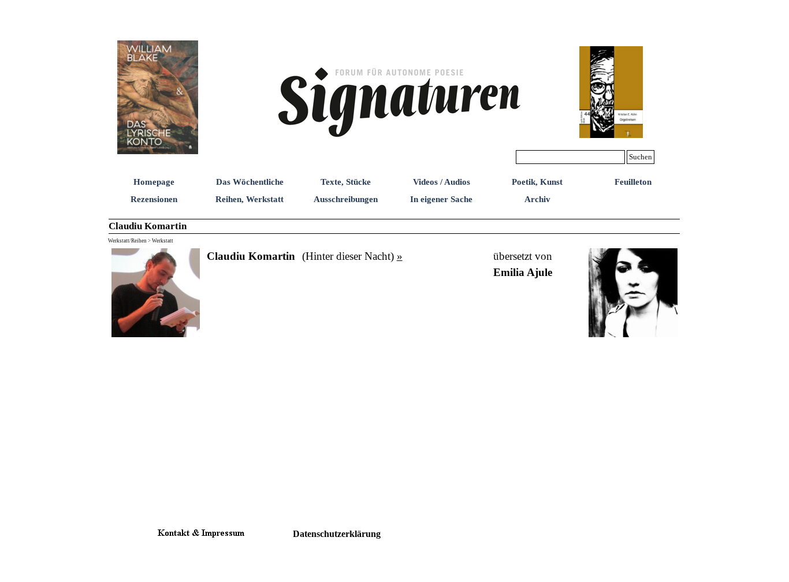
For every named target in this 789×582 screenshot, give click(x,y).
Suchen (640, 156)
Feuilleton (633, 181)
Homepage (153, 181)
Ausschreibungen (346, 199)
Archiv (537, 199)
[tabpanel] (251, 256)
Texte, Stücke (346, 181)
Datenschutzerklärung (337, 534)
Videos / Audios (441, 181)
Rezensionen (154, 199)
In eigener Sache (441, 199)
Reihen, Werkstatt (249, 199)
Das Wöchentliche (250, 181)
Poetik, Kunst (537, 181)
